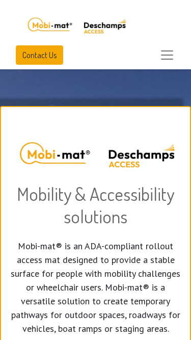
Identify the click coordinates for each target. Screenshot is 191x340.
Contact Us (39, 55)
